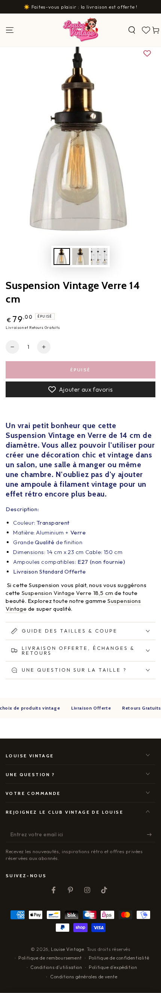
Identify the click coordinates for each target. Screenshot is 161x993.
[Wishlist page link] (146, 30)
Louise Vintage (67, 949)
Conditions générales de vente (83, 976)
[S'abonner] (151, 834)
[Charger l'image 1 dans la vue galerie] (62, 256)
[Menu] (9, 30)
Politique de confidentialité (119, 958)
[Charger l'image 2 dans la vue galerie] (80, 256)
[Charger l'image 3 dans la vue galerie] (99, 256)
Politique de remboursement (50, 958)
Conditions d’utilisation (56, 967)
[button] (132, 30)
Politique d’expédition (113, 967)
